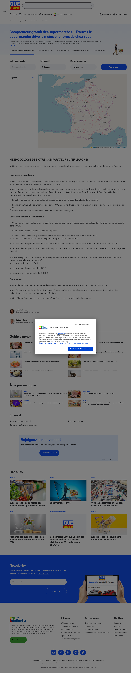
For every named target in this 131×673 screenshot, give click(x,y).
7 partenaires (61, 333)
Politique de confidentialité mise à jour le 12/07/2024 (54, 343)
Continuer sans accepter (82, 324)
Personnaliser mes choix (80, 343)
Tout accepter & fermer (80, 349)
